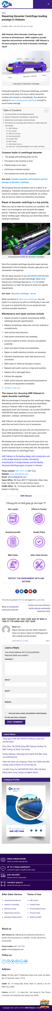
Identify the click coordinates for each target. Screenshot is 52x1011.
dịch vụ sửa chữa (38, 600)
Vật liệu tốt (10, 885)
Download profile (14, 136)
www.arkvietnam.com (19, 474)
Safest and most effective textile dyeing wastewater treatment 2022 (39, 608)
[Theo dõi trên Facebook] (4, 962)
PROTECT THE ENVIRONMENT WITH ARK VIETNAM (26, 146)
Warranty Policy (10, 909)
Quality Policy (13, 139)
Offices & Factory (14, 133)
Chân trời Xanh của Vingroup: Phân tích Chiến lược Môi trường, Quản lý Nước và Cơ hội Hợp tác (26, 763)
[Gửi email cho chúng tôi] (17, 962)
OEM (33, 282)
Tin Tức (21, 600)
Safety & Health (35, 917)
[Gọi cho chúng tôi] (21, 962)
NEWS (4, 13)
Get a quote (12, 131)
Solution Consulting (11, 905)
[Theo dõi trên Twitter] (13, 962)
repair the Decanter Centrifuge (24, 100)
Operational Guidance (12, 900)
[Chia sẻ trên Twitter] (22, 591)
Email (7, 691)
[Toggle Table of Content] (45, 111)
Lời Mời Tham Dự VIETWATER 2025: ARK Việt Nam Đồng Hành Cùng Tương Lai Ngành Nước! (24, 771)
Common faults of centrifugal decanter (19, 114)
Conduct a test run (12, 388)
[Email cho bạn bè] (26, 591)
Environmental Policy (37, 909)
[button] (49, 4)
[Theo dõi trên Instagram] (8, 962)
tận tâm (25, 861)
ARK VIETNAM (28, 26)
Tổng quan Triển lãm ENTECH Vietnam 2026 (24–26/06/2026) (24, 740)
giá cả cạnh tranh (24, 885)
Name (8, 680)
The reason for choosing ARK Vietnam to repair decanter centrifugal (26, 124)
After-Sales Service (15, 144)
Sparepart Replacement (13, 917)
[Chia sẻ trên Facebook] (17, 591)
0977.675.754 (22, 471)
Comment (9, 659)
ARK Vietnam (13, 128)
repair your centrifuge (28, 299)
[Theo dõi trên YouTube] (26, 962)
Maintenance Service (12, 913)
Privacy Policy (35, 913)
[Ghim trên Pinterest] (30, 591)
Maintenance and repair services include (20, 120)
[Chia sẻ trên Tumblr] (35, 591)
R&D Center (12, 141)
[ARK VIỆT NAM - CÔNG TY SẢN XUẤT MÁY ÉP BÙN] (7, 4)
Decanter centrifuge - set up (23, 293)
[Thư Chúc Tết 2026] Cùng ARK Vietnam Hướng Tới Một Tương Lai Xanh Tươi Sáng (24, 748)
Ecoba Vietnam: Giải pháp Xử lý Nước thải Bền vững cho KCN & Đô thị (25, 755)
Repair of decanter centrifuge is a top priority (21, 117)
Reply (48, 641)
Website (8, 702)
